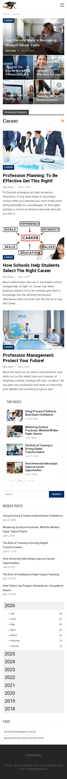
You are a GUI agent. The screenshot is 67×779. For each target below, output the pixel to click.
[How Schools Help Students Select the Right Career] (33, 240)
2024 (10, 661)
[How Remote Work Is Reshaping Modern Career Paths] (33, 36)
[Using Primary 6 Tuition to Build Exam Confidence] (15, 416)
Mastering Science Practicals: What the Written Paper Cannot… (41, 430)
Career (8, 20)
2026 (10, 605)
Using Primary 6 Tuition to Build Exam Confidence (33, 515)
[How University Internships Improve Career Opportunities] (15, 468)
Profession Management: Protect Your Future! (28, 358)
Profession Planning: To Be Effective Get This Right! (30, 178)
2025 (10, 654)
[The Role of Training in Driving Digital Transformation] (15, 450)
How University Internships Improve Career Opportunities (41, 467)
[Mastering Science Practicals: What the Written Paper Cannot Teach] (15, 431)
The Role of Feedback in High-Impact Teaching (31, 574)
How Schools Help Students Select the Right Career (31, 268)
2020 (10, 693)
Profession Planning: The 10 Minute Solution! (47, 96)
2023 (10, 669)
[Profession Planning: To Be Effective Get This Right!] (33, 150)
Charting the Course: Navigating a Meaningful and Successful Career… (18, 75)
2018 (10, 709)
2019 (10, 701)
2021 (10, 685)
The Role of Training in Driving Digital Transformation (38, 449)
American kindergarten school (20, 731)
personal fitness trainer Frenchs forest (24, 738)
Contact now (33, 755)
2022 (10, 677)
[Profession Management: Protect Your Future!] (33, 329)
